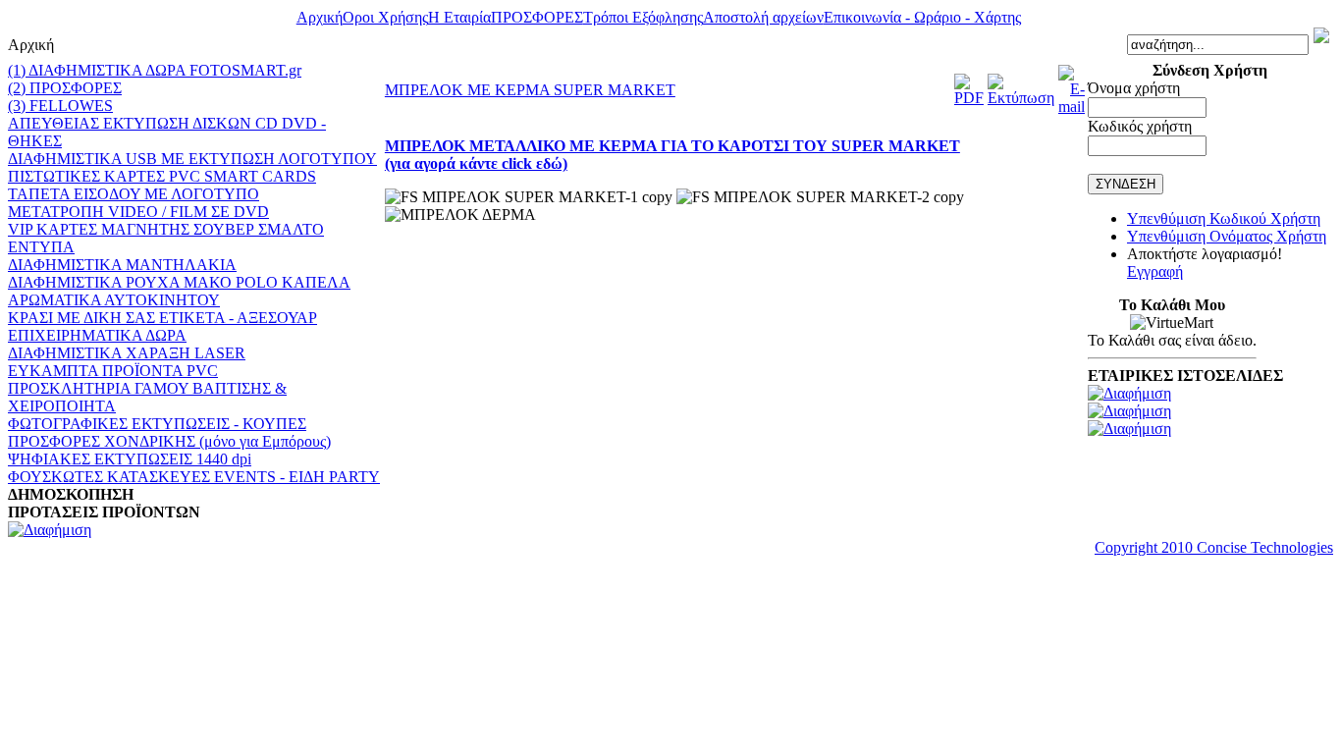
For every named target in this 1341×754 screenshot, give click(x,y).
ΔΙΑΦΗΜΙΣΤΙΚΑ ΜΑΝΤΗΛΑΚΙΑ (122, 264)
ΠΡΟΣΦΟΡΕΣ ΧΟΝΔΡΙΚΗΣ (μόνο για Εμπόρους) (169, 441)
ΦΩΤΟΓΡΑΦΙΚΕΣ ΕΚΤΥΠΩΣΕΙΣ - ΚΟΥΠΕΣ (157, 423)
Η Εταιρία (459, 17)
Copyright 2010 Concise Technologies (1214, 547)
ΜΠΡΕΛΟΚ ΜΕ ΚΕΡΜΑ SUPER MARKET (530, 89)
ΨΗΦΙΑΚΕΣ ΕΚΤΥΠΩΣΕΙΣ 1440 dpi (129, 459)
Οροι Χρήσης (385, 17)
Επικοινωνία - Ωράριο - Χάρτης (922, 17)
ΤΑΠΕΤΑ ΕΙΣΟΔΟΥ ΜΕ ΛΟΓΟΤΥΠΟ (133, 194)
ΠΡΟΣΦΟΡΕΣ (537, 17)
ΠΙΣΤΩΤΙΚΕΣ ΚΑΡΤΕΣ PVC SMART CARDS (162, 176)
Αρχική (319, 17)
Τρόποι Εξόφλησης (643, 17)
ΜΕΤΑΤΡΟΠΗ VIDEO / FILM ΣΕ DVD (138, 211)
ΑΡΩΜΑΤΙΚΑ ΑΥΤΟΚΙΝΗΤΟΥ (114, 300)
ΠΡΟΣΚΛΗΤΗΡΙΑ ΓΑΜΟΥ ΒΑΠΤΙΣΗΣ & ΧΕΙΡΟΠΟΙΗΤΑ (147, 397)
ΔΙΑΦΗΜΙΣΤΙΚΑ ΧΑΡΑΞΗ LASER (126, 353)
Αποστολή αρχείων (763, 17)
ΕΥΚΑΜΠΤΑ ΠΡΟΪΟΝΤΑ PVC (113, 370)
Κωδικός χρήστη (1140, 126)
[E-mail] (1071, 106)
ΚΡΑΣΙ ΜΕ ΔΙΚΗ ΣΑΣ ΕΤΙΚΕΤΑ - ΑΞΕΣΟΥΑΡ (162, 317)
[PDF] (969, 97)
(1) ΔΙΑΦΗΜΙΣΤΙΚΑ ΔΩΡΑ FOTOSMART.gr (154, 70)
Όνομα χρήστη (1134, 88)
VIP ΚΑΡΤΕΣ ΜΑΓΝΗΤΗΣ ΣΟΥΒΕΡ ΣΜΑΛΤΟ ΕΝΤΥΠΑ (166, 238)
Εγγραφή (1155, 271)
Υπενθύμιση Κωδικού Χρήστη (1223, 218)
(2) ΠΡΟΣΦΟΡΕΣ (65, 88)
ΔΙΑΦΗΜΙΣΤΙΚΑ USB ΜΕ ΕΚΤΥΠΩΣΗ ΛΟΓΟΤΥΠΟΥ (192, 158)
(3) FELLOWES (60, 105)
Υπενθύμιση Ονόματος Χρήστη (1226, 236)
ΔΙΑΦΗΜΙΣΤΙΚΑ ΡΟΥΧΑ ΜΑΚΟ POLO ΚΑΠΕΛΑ (179, 282)
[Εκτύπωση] (1021, 97)
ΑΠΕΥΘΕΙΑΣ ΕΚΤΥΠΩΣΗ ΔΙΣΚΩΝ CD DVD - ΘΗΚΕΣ (167, 132)
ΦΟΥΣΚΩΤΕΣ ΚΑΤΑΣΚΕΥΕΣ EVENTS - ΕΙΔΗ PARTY (194, 476)
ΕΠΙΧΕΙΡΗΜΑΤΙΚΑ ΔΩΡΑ (97, 335)
